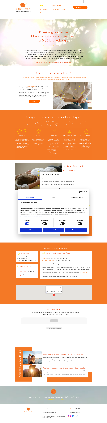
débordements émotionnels (71, 148)
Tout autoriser (76, 230)
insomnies (57, 145)
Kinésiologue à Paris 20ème (23, 11)
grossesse (85, 145)
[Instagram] (69, 416)
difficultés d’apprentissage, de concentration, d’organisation (54, 152)
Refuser (31, 230)
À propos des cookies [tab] (77, 197)
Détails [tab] (53, 197)
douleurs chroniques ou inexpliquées (54, 143)
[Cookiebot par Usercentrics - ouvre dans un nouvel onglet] (80, 192)
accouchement (85, 147)
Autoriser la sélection (53, 230)
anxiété (17, 145)
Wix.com (49, 417)
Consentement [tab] (30, 197)
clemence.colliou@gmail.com (74, 412)
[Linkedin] (77, 416)
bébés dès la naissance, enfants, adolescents (65, 122)
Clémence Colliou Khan (23, 9)
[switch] (44, 223)
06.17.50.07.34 (78, 408)
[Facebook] (73, 416)
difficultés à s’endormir (69, 139)
